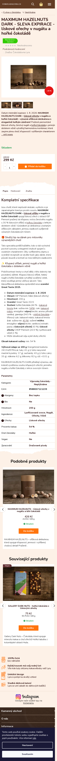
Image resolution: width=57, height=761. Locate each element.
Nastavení (27, 745)
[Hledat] (33, 4)
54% (31, 308)
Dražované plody (38, 445)
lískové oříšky (31, 213)
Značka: (17, 52)
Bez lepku (34, 395)
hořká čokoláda (38, 125)
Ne (30, 401)
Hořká (32, 433)
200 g (32, 407)
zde (34, 738)
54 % (32, 426)
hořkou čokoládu (34, 222)
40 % (25, 320)
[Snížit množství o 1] (5, 166)
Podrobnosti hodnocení (14, 49)
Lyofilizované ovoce (34, 412)
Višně (43, 415)
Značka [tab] (29, 191)
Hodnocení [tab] (15, 191)
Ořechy (35, 415)
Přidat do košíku (36, 166)
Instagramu (28, 703)
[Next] (54, 509)
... (7, 134)
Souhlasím (27, 754)
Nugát (49, 412)
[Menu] (49, 4)
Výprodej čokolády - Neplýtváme (40, 383)
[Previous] (3, 509)
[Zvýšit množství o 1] (14, 166)
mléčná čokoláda (41, 314)
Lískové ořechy (37, 420)
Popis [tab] (5, 191)
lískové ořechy (31, 116)
